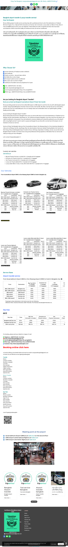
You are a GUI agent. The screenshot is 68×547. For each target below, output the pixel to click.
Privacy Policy (41, 543)
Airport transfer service (11, 276)
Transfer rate (27, 519)
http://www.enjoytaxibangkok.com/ (19, 343)
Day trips (26, 521)
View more (7, 497)
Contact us (26, 530)
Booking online (27, 528)
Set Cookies (53, 544)
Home (25, 513)
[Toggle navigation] (66, 8)
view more (34, 501)
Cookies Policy (7, 544)
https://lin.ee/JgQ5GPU (26, 90)
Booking (26, 526)
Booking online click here (16, 347)
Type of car (27, 517)
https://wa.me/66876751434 (27, 92)
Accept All (61, 544)
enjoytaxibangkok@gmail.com (40, 352)
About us (26, 515)
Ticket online (27, 524)
